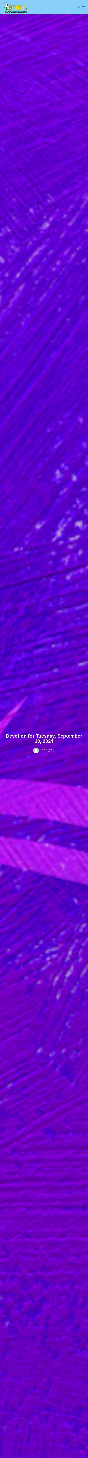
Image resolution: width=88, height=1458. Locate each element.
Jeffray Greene (48, 749)
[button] (83, 7)
